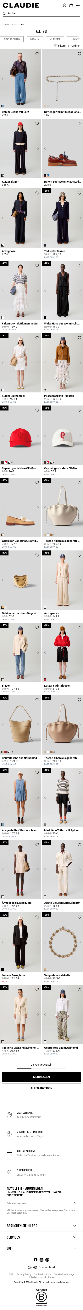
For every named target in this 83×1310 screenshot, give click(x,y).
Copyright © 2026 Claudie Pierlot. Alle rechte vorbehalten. (41, 1282)
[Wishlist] (37, 54)
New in (34, 39)
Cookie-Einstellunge (64, 1274)
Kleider (55, 39)
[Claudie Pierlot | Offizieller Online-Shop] (21, 5)
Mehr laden (41, 1076)
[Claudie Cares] (41, 1297)
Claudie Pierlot (11, 24)
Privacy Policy (23, 1274)
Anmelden (74, 1203)
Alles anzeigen (41, 1088)
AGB (11, 1274)
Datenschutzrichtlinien (43, 1277)
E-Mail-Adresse (16, 1203)
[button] (64, 5)
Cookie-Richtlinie (42, 1274)
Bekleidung (12, 39)
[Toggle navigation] (77, 5)
